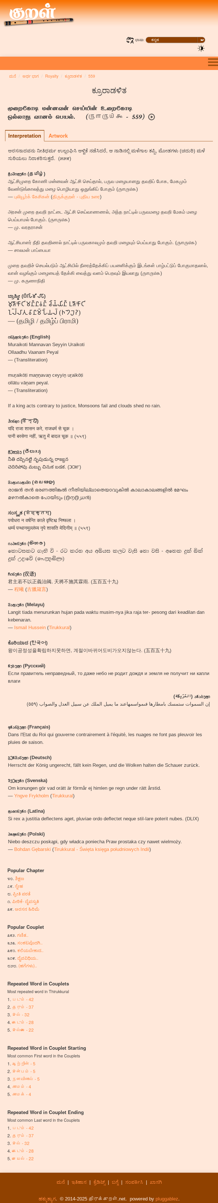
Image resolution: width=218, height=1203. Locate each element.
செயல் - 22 (23, 1158)
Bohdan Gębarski (32, 849)
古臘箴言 (36, 589)
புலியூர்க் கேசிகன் (31, 196)
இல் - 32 (21, 1014)
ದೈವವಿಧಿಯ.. (27, 958)
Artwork (58, 135)
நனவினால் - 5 (26, 1079)
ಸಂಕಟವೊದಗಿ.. (30, 942)
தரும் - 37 (23, 1007)
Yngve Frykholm (31, 796)
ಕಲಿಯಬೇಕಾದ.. (30, 950)
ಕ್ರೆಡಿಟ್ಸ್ (99, 1182)
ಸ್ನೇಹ (19, 886)
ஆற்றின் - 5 (23, 1063)
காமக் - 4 (21, 1094)
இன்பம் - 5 (23, 1071)
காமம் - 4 (21, 1086)
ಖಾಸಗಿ (156, 1182)
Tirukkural (59, 627)
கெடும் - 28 (23, 1022)
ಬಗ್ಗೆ (115, 1182)
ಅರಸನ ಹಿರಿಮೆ (27, 909)
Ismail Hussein (30, 627)
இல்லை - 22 (23, 1030)
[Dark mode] (201, 48)
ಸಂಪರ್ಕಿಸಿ (134, 1182)
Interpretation (24, 135)
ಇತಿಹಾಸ (79, 1182)
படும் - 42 (23, 999)
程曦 (19, 589)
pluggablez (167, 1199)
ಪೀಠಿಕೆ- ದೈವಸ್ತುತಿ (25, 901)
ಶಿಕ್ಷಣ (19, 878)
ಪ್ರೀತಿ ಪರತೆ (21, 893)
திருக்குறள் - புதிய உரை (76, 196)
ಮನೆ (60, 1182)
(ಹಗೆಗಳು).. (27, 965)
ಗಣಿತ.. (22, 935)
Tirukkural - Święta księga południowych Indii (101, 849)
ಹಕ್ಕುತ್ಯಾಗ (47, 1199)
